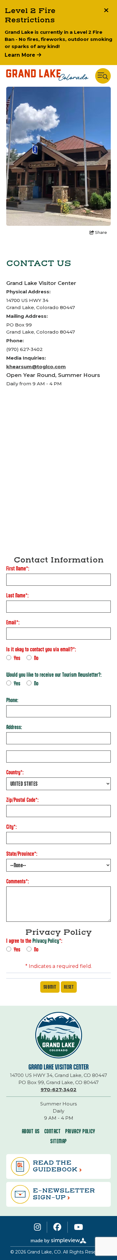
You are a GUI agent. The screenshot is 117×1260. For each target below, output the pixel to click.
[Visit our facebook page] (57, 1227)
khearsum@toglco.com (36, 367)
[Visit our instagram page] (37, 1227)
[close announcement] (106, 11)
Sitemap (58, 1141)
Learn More (21, 55)
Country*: (15, 772)
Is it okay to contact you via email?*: (41, 649)
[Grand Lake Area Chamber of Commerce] (47, 75)
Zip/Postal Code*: (22, 800)
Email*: (13, 622)
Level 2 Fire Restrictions (30, 15)
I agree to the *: (34, 941)
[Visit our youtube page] (78, 1227)
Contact (52, 1131)
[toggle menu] (103, 76)
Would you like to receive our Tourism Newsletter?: (54, 675)
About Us (31, 1131)
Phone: (12, 700)
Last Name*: (17, 595)
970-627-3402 (58, 1089)
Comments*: (17, 881)
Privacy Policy (45, 941)
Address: (14, 727)
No (36, 658)
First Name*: (17, 568)
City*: (11, 827)
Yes (17, 658)
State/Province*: (21, 854)
